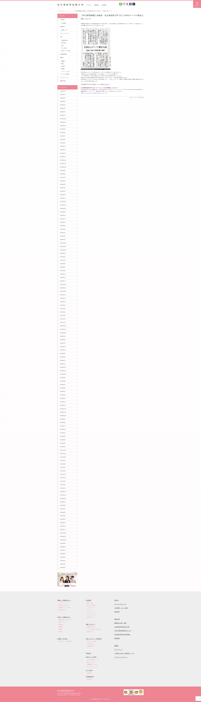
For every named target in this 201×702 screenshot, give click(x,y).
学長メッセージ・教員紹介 (94, 638)
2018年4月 (63, 436)
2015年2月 (63, 567)
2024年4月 (63, 187)
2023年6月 (63, 222)
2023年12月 (63, 201)
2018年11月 (63, 412)
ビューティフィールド (93, 666)
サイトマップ (118, 649)
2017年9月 (63, 460)
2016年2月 (63, 526)
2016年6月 (63, 512)
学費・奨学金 (61, 610)
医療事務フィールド (92, 664)
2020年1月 (63, 364)
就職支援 (62, 26)
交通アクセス (90, 617)
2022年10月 (63, 250)
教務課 (63, 61)
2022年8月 (63, 256)
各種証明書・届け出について (66, 619)
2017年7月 (63, 467)
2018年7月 (63, 426)
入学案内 (62, 19)
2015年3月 (63, 564)
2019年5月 (63, 391)
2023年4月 (63, 229)
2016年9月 (63, 502)
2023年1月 (63, 239)
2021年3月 (63, 315)
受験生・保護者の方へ (64, 600)
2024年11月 (63, 163)
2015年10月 (63, 540)
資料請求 (96, 5)
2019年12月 (63, 367)
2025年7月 (63, 136)
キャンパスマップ (91, 614)
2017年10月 (63, 457)
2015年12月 (63, 533)
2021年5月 (63, 308)
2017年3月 (63, 481)
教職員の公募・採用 (120, 623)
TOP (58, 11)
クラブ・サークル (64, 33)
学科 (61, 36)
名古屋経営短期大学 (70, 5)
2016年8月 (63, 505)
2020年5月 (63, 350)
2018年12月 (63, 408)
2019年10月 (63, 374)
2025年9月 (63, 129)
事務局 (62, 57)
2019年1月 (63, 405)
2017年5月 (63, 474)
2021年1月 (63, 322)
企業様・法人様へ (62, 638)
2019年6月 (63, 388)
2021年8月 (63, 298)
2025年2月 (63, 153)
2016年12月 (63, 491)
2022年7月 (63, 260)
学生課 (63, 66)
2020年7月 (63, 343)
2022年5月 (63, 267)
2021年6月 (63, 305)
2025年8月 (63, 132)
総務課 (63, 68)
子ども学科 (64, 48)
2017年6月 (63, 471)
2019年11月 (63, 370)
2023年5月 (63, 225)
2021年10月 (63, 291)
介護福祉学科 (64, 40)
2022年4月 (63, 270)
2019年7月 (63, 384)
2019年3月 (63, 398)
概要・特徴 (90, 603)
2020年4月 (63, 353)
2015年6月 (63, 553)
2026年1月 (63, 115)
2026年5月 (63, 101)
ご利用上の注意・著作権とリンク (124, 653)
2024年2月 (63, 194)
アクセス (89, 5)
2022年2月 (63, 277)
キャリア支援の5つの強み (94, 629)
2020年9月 (63, 336)
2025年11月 (63, 122)
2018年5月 (63, 433)
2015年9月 (63, 543)
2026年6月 (63, 98)
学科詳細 (89, 673)
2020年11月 (63, 329)
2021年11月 (63, 288)
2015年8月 (63, 546)
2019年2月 (63, 401)
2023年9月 (63, 212)
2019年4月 (63, 395)
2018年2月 (63, 443)
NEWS (116, 600)
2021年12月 (63, 284)
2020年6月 (63, 346)
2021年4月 (63, 312)
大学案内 (88, 600)
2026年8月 (63, 91)
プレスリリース (69, 11)
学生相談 (60, 624)
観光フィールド (91, 662)
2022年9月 (63, 253)
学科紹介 (88, 653)
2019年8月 (63, 381)
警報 (62, 63)
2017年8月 (63, 464)
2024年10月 (63, 167)
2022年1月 (63, 281)
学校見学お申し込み (63, 605)
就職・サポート (90, 624)
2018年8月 (63, 422)
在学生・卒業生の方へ (64, 617)
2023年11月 (63, 205)
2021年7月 (63, 301)
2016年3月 (63, 522)
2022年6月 (63, 263)
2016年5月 (63, 515)
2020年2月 (63, 360)
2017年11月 (63, 453)
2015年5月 (63, 557)
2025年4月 (63, 146)
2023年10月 (63, 208)
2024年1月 (63, 198)
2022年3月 (63, 274)
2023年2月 (63, 236)
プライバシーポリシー (121, 657)
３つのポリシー (91, 607)
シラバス (89, 610)
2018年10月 (63, 415)
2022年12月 (63, 243)
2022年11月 (63, 246)
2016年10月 (63, 498)
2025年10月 (63, 125)
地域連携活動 (63, 54)
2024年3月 (63, 191)
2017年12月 (63, 450)
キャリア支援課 (65, 74)
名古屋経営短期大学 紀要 (121, 627)
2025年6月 (63, 139)
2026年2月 (63, 111)
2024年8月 (63, 174)
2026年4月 (63, 105)
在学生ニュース (62, 622)
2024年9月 (63, 170)
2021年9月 (63, 294)
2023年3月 (63, 232)
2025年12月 (63, 118)
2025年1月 (63, 156)
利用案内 (60, 627)
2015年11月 (63, 536)
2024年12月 (63, 160)
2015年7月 (63, 550)
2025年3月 (63, 149)
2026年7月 (63, 94)
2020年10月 (63, 332)
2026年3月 (63, 108)
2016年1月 (63, 529)
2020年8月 (63, 339)
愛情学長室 (63, 80)
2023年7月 (63, 218)
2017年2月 (63, 484)
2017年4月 (63, 477)
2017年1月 (63, 488)
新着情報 (63, 11)
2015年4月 (63, 560)
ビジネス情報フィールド (93, 659)
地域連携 (117, 638)
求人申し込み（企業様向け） (66, 641)
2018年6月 (63, 429)
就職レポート (64, 30)
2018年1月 (63, 446)
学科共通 (63, 43)
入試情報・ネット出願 (64, 607)
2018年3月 (63, 439)
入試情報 (103, 5)
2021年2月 (63, 319)
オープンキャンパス (63, 603)
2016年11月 (63, 495)
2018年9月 (63, 419)
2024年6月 (63, 181)
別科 (62, 45)
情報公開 (117, 619)
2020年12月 (63, 325)
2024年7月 (63, 177)
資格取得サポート (91, 627)
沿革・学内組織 (91, 605)
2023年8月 (63, 215)
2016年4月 (63, 519)
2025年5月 (63, 143)
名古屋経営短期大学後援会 (122, 634)
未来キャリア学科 (65, 50)
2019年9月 (63, 377)
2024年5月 (63, 184)
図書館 (116, 645)
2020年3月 (63, 357)
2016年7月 (63, 508)
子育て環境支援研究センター (123, 630)
